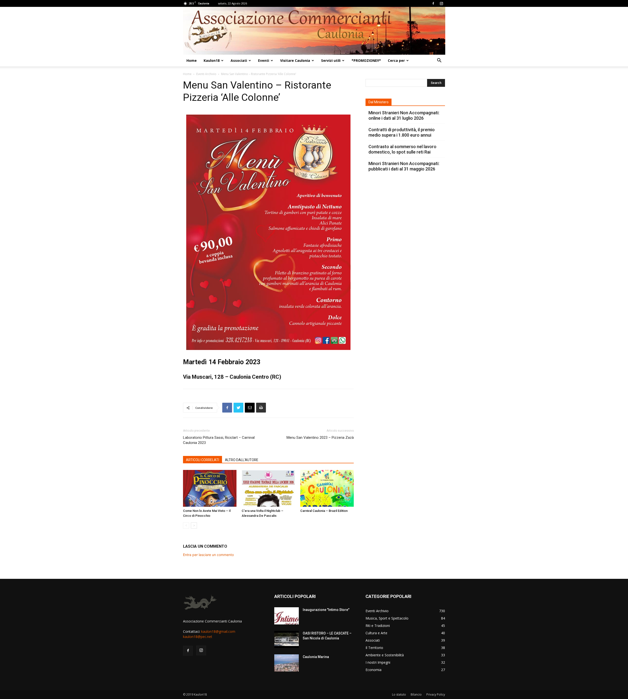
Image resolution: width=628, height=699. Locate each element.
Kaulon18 (212, 60)
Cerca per (396, 60)
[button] (439, 61)
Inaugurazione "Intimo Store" (326, 610)
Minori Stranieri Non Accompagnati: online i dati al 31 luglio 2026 (403, 115)
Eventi (263, 60)
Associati (239, 60)
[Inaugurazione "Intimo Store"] (286, 615)
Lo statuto (399, 694)
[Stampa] (261, 408)
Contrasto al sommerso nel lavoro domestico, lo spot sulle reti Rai (402, 149)
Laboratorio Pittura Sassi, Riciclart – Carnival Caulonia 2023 (219, 440)
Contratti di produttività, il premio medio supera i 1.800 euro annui (401, 132)
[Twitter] (238, 408)
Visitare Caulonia (295, 60)
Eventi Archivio (206, 74)
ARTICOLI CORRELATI (202, 460)
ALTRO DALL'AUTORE (241, 460)
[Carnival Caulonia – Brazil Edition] (327, 488)
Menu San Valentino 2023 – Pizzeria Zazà (320, 437)
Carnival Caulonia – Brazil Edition (324, 511)
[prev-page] (186, 525)
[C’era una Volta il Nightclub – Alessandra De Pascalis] (268, 488)
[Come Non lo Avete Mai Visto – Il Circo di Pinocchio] (209, 488)
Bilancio (416, 694)
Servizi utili (330, 60)
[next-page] (194, 525)
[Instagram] (441, 3)
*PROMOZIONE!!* (366, 60)
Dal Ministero (378, 102)
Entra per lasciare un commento (208, 555)
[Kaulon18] (314, 31)
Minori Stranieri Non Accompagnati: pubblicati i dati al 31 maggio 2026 (403, 166)
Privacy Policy (435, 694)
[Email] (250, 408)
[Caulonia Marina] (286, 663)
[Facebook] (433, 3)
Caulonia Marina (316, 657)
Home (191, 60)
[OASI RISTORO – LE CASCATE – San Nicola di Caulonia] (286, 639)
